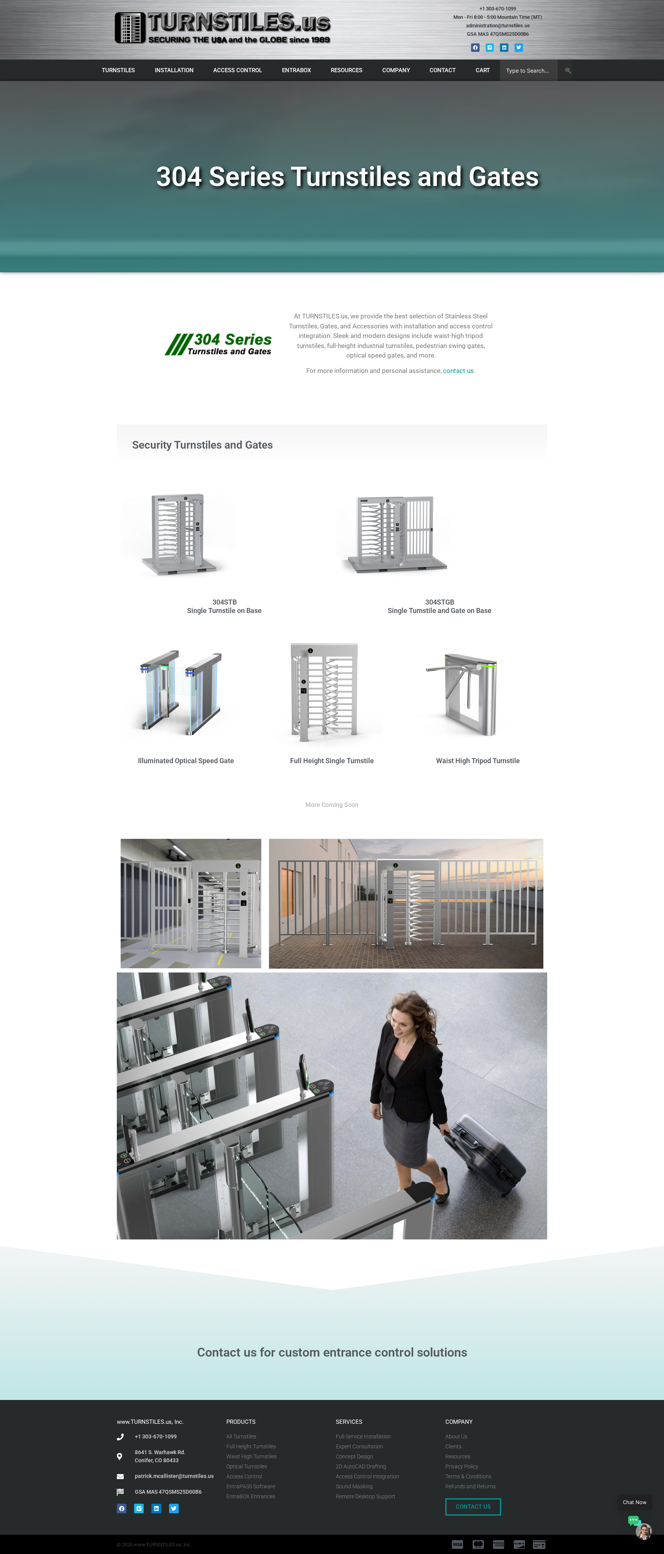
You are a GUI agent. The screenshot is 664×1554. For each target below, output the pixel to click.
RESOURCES (346, 70)
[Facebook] (475, 47)
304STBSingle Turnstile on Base (224, 606)
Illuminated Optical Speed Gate (186, 761)
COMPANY (396, 70)
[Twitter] (519, 47)
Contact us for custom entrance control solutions (332, 1352)
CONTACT (443, 70)
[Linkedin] (504, 47)
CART (483, 70)
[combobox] (529, 70)
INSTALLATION (174, 70)
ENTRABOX (296, 70)
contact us (458, 370)
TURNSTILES (118, 70)
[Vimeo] (490, 47)
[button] (640, 1529)
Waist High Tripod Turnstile (478, 761)
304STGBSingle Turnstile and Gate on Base (439, 606)
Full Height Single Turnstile (332, 761)
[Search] (565, 70)
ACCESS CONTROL (237, 70)
